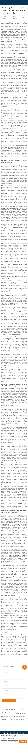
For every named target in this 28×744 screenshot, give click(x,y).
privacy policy (10, 738)
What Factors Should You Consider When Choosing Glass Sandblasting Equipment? (8, 719)
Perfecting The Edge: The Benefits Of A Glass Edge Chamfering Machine (8, 716)
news (20, 709)
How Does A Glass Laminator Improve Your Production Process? (21, 716)
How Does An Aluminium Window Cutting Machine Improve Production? (21, 719)
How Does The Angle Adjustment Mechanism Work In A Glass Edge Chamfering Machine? (21, 713)
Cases (24, 709)
